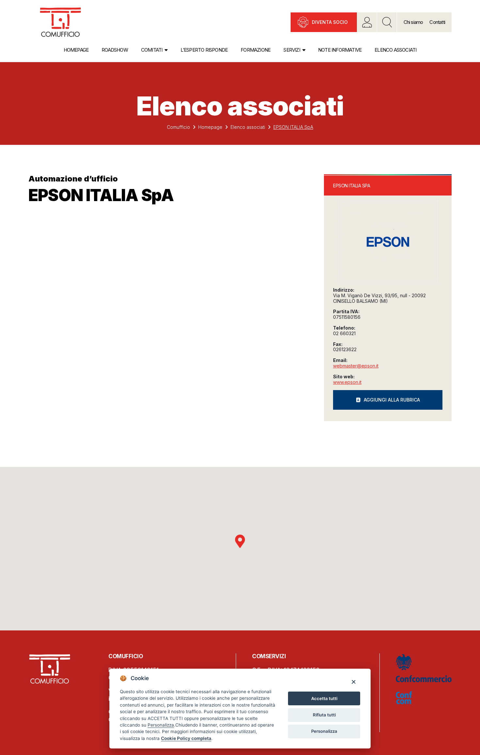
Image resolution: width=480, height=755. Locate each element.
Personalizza (324, 731)
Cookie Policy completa (186, 738)
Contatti (437, 22)
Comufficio (178, 127)
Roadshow (115, 50)
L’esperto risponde (204, 50)
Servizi (291, 50)
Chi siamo (413, 22)
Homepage (76, 50)
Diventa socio (330, 22)
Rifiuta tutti (324, 714)
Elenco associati (395, 50)
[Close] (353, 681)
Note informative (339, 50)
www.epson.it (347, 382)
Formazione (255, 50)
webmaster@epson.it (355, 366)
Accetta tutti (324, 698)
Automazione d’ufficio (73, 178)
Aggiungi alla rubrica (392, 400)
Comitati (152, 50)
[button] (240, 541)
